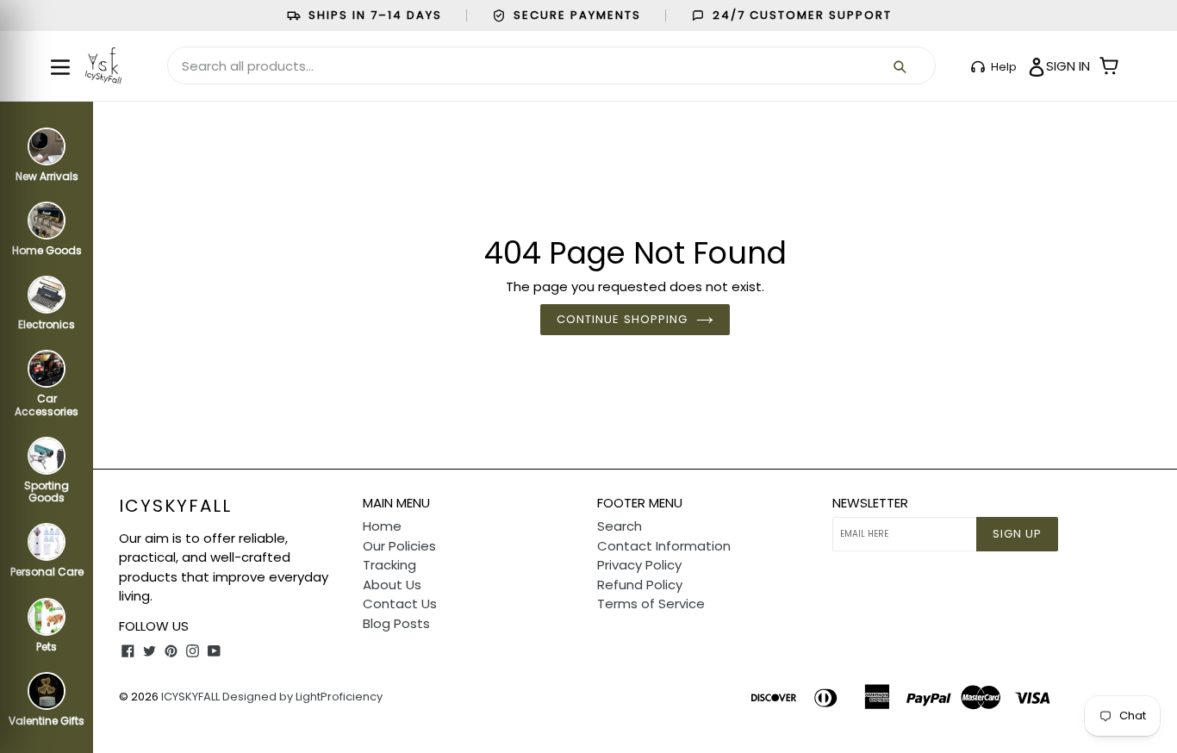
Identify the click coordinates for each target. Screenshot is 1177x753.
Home (382, 526)
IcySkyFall (175, 505)
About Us (392, 585)
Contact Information (664, 546)
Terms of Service (651, 603)
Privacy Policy (639, 565)
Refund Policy (639, 585)
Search (619, 526)
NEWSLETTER (870, 503)
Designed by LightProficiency (302, 696)
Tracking (389, 565)
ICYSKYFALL (190, 696)
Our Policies (399, 546)
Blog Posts (396, 623)
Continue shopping (622, 319)
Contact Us (400, 603)
